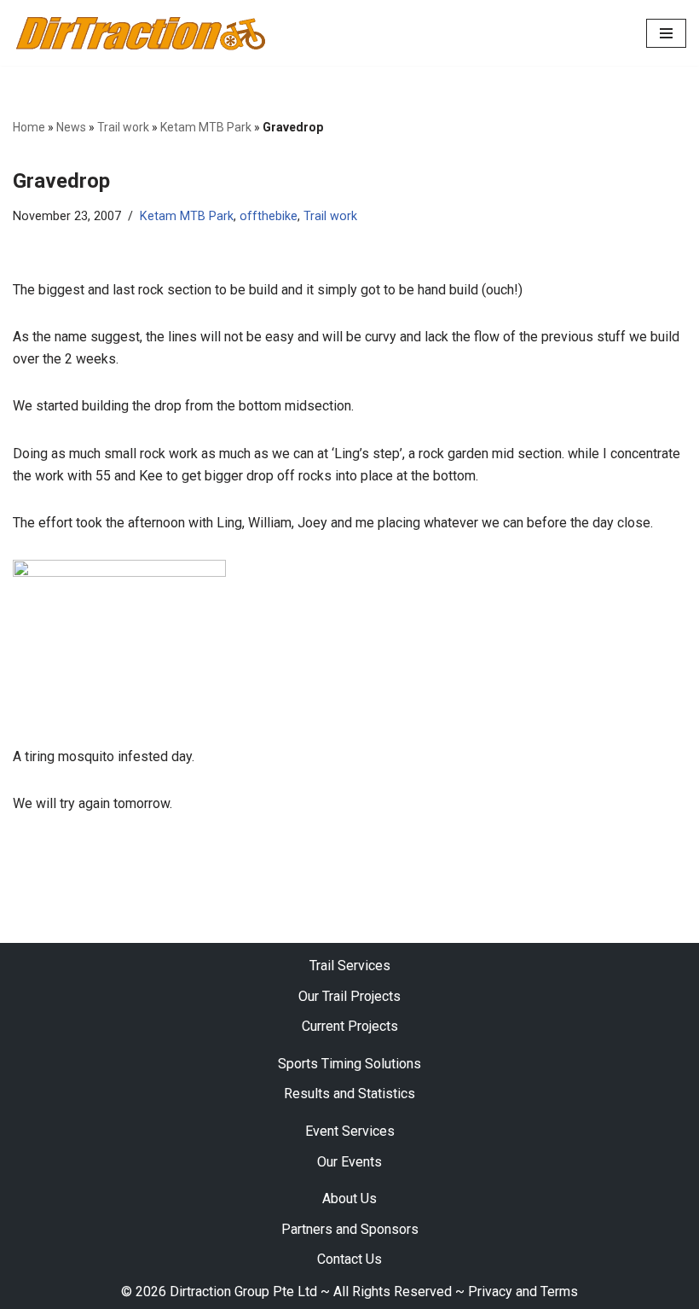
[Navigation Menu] (666, 33)
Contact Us (349, 1259)
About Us (349, 1198)
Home (29, 127)
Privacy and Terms (523, 1291)
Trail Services (349, 965)
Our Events (349, 1162)
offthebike (269, 216)
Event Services (350, 1131)
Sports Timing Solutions (349, 1064)
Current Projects (350, 1026)
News (71, 127)
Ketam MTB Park (205, 127)
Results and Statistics (349, 1093)
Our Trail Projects (349, 996)
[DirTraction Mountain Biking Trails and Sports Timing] (141, 33)
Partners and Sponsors (350, 1229)
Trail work (123, 127)
